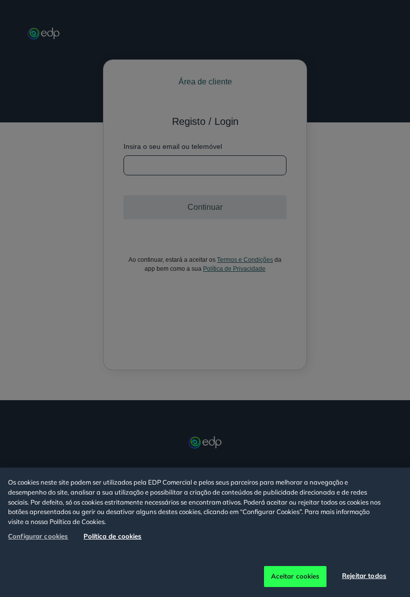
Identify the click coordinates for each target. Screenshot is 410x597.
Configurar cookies (38, 536)
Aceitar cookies (295, 576)
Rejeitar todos (364, 576)
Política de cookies (113, 536)
